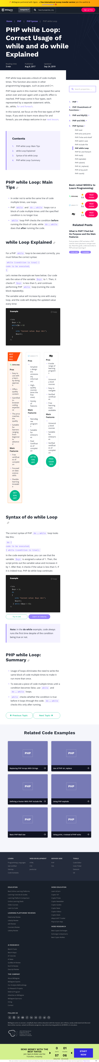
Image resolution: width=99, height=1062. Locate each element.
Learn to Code (13, 908)
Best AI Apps (12, 952)
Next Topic (45, 715)
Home (9, 21)
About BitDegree (13, 978)
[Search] (35, 9)
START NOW (83, 1053)
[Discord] (14, 1017)
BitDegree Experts (14, 982)
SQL (52, 866)
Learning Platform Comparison (19, 898)
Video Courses (13, 905)
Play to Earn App (57, 922)
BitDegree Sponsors (15, 998)
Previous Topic (20, 715)
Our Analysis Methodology (17, 985)
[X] (9, 1017)
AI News (10, 959)
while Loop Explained (23, 151)
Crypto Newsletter (57, 901)
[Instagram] (40, 1017)
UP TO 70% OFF (33, 459)
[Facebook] (27, 1017)
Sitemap (11, 869)
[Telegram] (18, 1017)
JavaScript (33, 869)
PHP (19, 21)
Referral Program (14, 992)
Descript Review (13, 969)
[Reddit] (44, 1017)
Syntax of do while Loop (25, 155)
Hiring (10, 1002)
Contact (10, 1005)
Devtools (76, 869)
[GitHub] (49, 1017)
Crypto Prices (56, 898)
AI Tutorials (12, 956)
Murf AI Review (13, 966)
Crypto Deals (55, 915)
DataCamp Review (14, 917)
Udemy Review (13, 930)
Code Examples (13, 873)
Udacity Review (13, 920)
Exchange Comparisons (59, 934)
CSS (31, 866)
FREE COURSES (51, 461)
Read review (91, 196)
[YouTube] (23, 1017)
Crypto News (55, 908)
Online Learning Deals (15, 901)
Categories (24, 9)
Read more (86, 1061)
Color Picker (77, 866)
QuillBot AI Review (14, 962)
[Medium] (36, 1017)
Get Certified (12, 866)
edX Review (12, 924)
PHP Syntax (32, 21)
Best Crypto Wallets (58, 937)
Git (74, 873)
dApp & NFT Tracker (58, 918)
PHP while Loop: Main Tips (26, 146)
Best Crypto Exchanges (59, 930)
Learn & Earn (55, 891)
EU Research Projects (15, 988)
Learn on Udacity (39, 617)
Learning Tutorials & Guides (17, 895)
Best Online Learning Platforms (19, 891)
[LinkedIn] (31, 1017)
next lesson (52, 119)
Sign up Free (88, 10)
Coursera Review (14, 927)
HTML (32, 862)
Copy (54, 312)
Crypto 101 (55, 895)
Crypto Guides (56, 905)
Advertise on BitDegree (16, 995)
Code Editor (77, 862)
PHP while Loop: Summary (26, 160)
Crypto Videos (56, 911)
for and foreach (25, 106)
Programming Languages (17, 862)
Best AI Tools (12, 949)
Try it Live (17, 617)
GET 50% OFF (15, 495)
